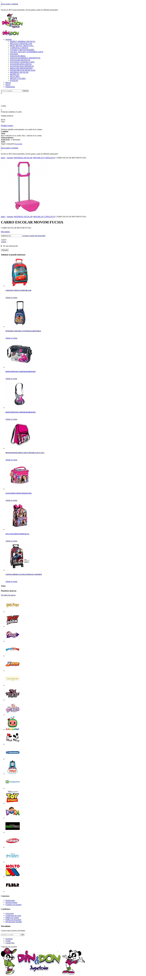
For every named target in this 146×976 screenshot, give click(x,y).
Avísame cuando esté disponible (33, 236)
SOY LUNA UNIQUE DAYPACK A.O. (17, 534)
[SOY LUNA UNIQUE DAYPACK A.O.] (19, 529)
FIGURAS (14, 54)
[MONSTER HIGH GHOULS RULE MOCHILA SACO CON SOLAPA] (19, 448)
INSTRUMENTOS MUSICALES (22, 70)
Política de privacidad (13, 920)
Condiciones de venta (13, 916)
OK (23, 935)
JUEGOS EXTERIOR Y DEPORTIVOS (25, 58)
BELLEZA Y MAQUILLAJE (21, 44)
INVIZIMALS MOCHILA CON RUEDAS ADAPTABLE (23, 331)
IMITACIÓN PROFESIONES (21, 68)
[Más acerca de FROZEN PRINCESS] (12, 862)
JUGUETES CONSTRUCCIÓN (22, 62)
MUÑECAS (14, 74)
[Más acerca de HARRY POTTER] (12, 612)
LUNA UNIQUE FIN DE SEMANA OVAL (18, 493)
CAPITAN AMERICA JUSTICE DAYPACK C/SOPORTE (23, 574)
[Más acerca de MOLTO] (12, 877)
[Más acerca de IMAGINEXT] (12, 788)
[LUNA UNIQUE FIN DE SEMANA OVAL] (19, 489)
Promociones (10, 87)
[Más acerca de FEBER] (12, 891)
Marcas (8, 83)
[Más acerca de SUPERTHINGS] (12, 656)
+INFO (3, 242)
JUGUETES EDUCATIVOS (20, 64)
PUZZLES (14, 81)
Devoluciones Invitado (13, 922)
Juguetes (8, 39)
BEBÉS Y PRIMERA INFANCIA (22, 41)
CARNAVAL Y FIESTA (19, 48)
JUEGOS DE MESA (18, 56)
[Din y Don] (12, 28)
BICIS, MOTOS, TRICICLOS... (22, 46)
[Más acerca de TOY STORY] (12, 803)
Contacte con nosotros (13, 905)
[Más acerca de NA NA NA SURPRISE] (12, 700)
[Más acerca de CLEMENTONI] (12, 759)
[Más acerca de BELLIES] (12, 715)
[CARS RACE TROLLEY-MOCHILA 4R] (19, 286)
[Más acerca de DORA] (12, 818)
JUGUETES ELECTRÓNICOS (22, 66)
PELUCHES (15, 76)
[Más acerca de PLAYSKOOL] (12, 847)
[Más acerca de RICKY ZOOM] (12, 626)
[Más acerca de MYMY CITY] (12, 641)
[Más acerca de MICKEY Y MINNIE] (12, 744)
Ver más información (10, 246)
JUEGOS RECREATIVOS (20, 60)
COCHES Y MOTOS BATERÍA (22, 50)
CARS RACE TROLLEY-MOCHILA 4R (18, 290)
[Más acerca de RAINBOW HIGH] (12, 685)
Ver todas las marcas (8, 595)
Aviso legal (9, 913)
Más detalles (5, 232)
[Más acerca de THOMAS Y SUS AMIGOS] (12, 774)
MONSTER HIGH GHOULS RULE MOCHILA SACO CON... (25, 453)
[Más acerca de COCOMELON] (12, 729)
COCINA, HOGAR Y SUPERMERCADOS (26, 52)
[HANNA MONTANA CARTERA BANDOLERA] (19, 367)
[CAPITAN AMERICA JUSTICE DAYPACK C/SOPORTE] (19, 570)
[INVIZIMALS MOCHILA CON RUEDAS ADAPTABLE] (19, 327)
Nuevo (7, 85)
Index (3, 158)
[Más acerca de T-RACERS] (12, 671)
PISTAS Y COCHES (18, 78)
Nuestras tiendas (11, 903)
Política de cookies (12, 918)
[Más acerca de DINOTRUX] (12, 833)
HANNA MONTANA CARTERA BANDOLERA (20, 371)
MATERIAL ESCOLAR (19, 72)
